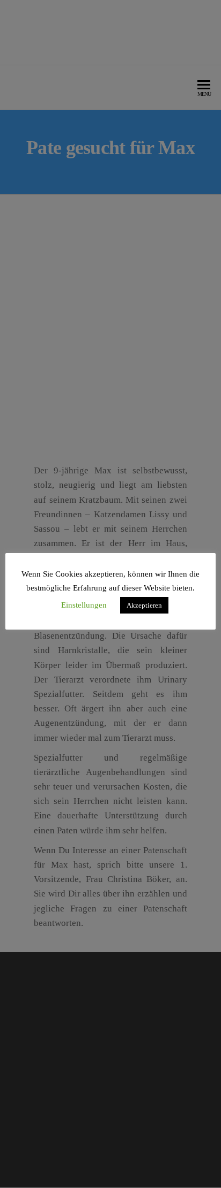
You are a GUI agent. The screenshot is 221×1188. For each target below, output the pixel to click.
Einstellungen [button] (84, 605)
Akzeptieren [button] (144, 605)
